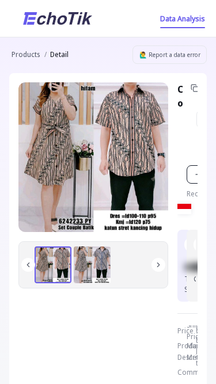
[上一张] (28, 265)
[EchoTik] (57, 18)
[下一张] (158, 265)
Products (26, 54)
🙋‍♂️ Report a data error (169, 55)
